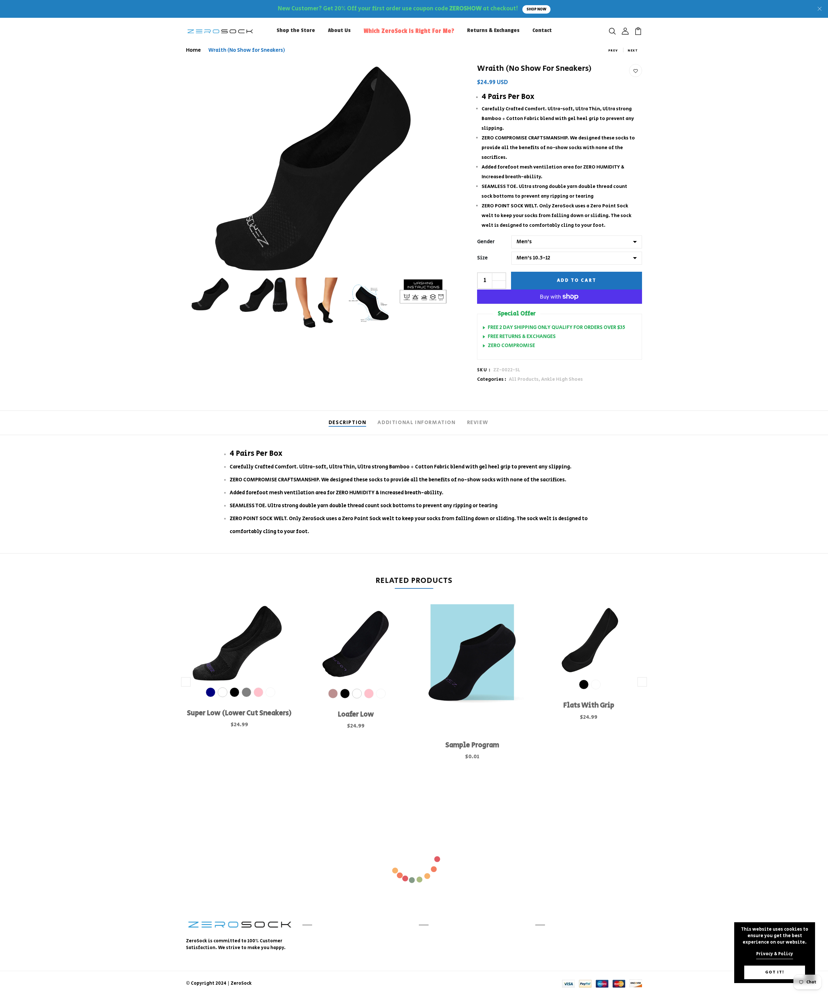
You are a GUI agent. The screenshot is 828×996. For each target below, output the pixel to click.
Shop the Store (296, 30)
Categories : (491, 379)
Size (482, 258)
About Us (339, 30)
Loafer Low (356, 714)
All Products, (525, 379)
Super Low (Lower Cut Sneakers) (239, 713)
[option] (239, 675)
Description (347, 422)
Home (193, 50)
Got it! (774, 972)
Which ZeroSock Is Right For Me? (409, 31)
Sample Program (472, 745)
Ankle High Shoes (562, 379)
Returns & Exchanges (493, 30)
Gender (486, 242)
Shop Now (536, 9)
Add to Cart (576, 280)
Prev (613, 51)
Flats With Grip (588, 705)
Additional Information (416, 422)
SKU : (484, 370)
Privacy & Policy (774, 954)
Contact (542, 30)
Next (633, 51)
